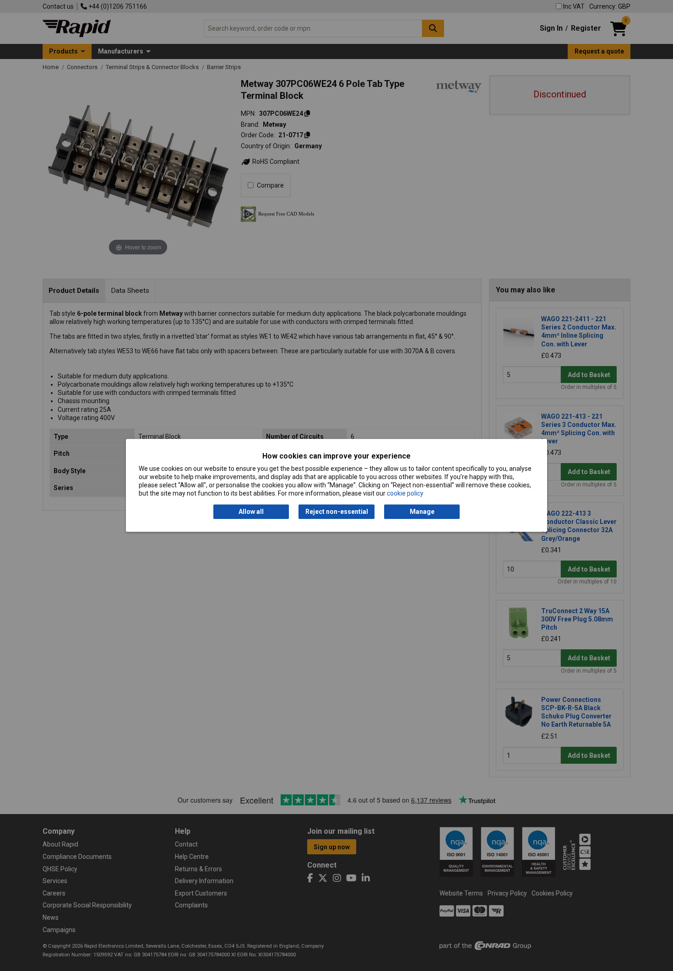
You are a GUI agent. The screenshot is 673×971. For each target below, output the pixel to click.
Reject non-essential (336, 511)
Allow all (251, 511)
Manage (422, 511)
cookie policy (405, 493)
